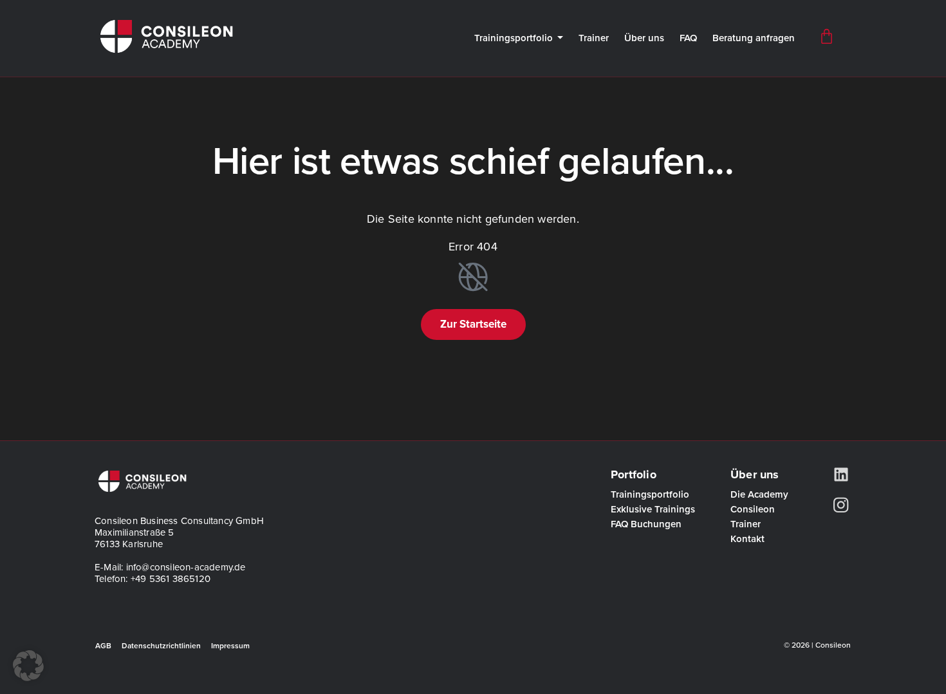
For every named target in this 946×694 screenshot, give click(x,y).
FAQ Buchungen (646, 524)
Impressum (230, 646)
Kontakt (747, 539)
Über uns (644, 38)
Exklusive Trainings (653, 509)
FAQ (688, 38)
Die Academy (759, 495)
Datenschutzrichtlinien (161, 646)
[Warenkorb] (827, 36)
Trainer (594, 38)
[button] (28, 665)
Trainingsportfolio (513, 38)
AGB (103, 646)
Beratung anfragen (753, 38)
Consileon (752, 509)
